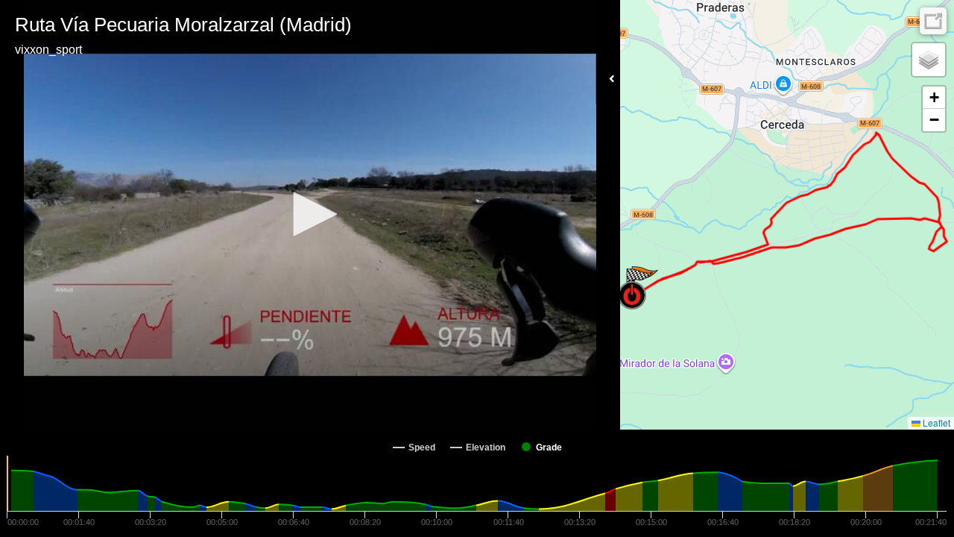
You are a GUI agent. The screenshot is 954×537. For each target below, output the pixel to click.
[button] (310, 214)
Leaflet (935, 422)
